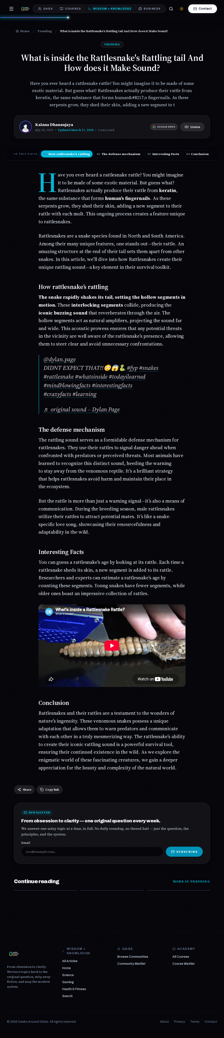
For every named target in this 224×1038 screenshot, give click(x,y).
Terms (194, 1021)
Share (27, 789)
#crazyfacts (57, 394)
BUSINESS (152, 8)
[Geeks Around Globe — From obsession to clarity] (25, 9)
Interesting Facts (163, 154)
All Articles (69, 961)
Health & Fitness (74, 989)
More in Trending (191, 881)
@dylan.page (60, 359)
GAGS (48, 8)
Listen (195, 127)
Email (25, 843)
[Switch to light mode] (182, 9)
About (164, 1021)
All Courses (180, 956)
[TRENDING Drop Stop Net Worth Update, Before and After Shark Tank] (45, 890)
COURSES (73, 8)
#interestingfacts (112, 385)
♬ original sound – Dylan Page (82, 409)
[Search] (171, 9)
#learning (84, 394)
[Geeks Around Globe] (14, 954)
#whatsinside (91, 376)
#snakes (148, 368)
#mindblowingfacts (67, 385)
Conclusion (197, 154)
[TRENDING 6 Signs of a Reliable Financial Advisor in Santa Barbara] (178, 890)
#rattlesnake (59, 376)
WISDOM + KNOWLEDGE (112, 8)
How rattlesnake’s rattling (67, 154)
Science (68, 975)
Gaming (68, 982)
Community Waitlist (131, 963)
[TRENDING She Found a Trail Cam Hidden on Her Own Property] (112, 890)
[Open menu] (11, 8)
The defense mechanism (118, 154)
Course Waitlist (183, 963)
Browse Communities (132, 956)
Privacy (179, 1021)
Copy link (52, 789)
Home (66, 968)
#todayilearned (127, 376)
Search (67, 996)
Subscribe (187, 851)
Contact (205, 8)
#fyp (132, 368)
